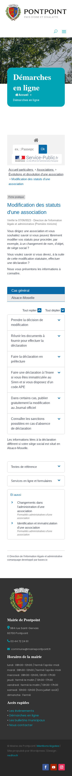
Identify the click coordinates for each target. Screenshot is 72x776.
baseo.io (42, 559)
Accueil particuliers (21, 169)
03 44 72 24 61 (19, 641)
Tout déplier (53, 310)
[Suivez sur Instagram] (61, 767)
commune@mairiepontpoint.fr (31, 649)
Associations (45, 169)
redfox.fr (12, 755)
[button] (36, 322)
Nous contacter (20, 725)
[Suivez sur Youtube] (53, 767)
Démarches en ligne (23, 715)
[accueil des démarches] (36, 140)
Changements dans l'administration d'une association (30, 507)
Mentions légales (48, 746)
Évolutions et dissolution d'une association (36, 174)
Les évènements (21, 711)
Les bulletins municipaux (27, 720)
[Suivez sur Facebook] (45, 767)
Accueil (23, 94)
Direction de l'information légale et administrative (36, 556)
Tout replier (29, 310)
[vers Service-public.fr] (37, 159)
